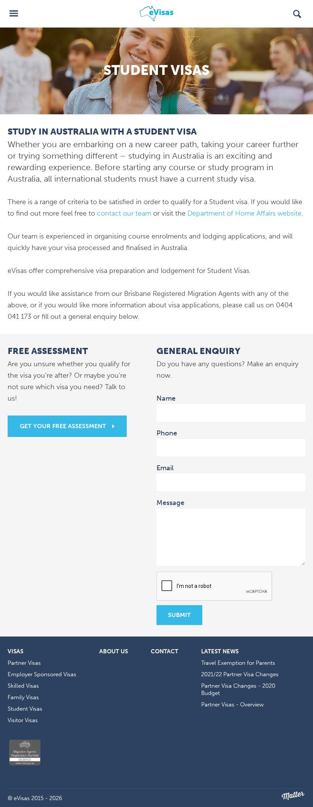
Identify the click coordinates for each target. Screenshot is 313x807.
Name (167, 398)
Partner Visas (24, 662)
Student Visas (25, 708)
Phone (166, 433)
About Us (113, 651)
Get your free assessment (63, 426)
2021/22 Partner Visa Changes (240, 674)
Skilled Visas (23, 685)
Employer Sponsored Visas (42, 674)
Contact (164, 651)
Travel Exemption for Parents (238, 662)
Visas (15, 651)
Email (166, 467)
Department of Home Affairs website (244, 213)
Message (171, 502)
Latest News (220, 651)
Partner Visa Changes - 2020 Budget (238, 689)
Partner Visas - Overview (232, 704)
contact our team (124, 213)
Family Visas (23, 697)
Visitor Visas (23, 720)
